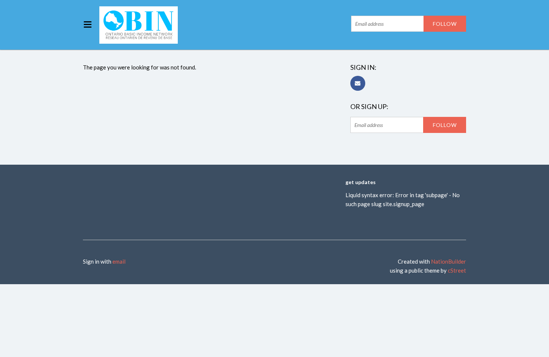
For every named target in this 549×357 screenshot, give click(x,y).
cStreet (457, 270)
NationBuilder (448, 261)
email (118, 261)
